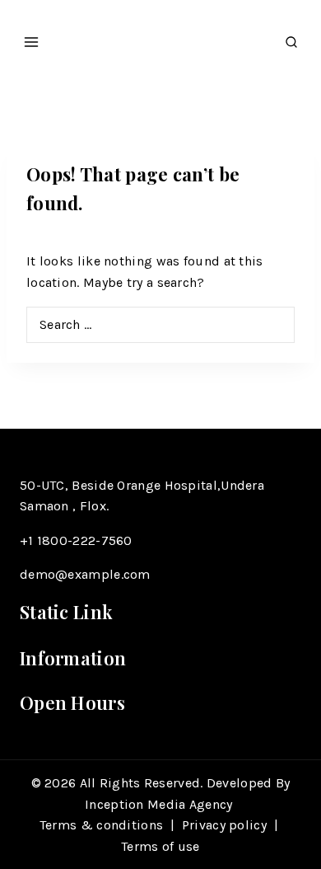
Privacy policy (224, 825)
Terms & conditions (101, 825)
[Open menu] (31, 37)
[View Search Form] (291, 37)
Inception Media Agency (160, 804)
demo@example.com (85, 574)
